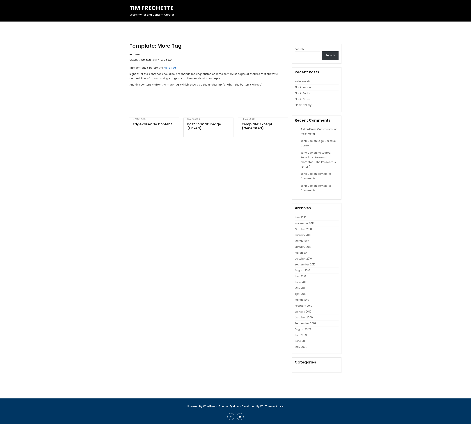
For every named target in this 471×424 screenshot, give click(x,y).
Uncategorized (162, 59)
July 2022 (301, 217)
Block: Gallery (303, 105)
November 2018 (304, 223)
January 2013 (303, 235)
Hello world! (302, 81)
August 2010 (302, 270)
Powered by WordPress (202, 406)
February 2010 (303, 306)
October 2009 (304, 317)
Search (299, 49)
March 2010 (302, 300)
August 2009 (303, 329)
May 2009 (301, 347)
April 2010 (300, 294)
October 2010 (303, 258)
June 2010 (301, 282)
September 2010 (305, 264)
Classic (134, 59)
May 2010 (300, 288)
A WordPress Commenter (317, 129)
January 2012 (303, 247)
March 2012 (302, 241)
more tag (170, 68)
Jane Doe (307, 153)
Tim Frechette (151, 8)
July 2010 (300, 276)
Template (146, 59)
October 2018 (303, 229)
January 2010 (303, 311)
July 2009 (301, 335)
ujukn (136, 54)
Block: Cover (302, 99)
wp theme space (272, 406)
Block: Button (303, 93)
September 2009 (305, 323)
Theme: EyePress (230, 406)
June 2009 (301, 341)
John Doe (307, 141)
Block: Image (303, 87)
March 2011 (301, 253)
